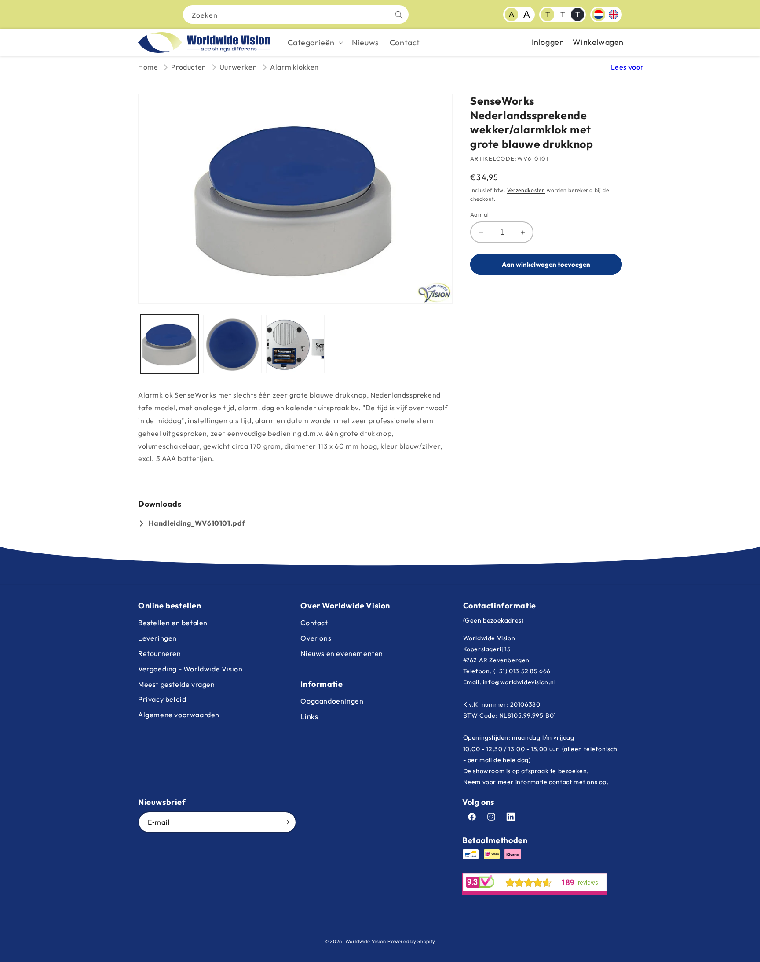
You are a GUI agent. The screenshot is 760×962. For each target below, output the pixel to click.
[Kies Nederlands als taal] (598, 14)
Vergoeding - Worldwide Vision (190, 668)
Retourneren (159, 653)
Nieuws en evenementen (341, 653)
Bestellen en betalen (173, 622)
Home (148, 67)
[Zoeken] (399, 15)
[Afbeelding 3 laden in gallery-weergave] (295, 344)
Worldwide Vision (365, 941)
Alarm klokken (294, 67)
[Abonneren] (286, 822)
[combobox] (296, 14)
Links (309, 716)
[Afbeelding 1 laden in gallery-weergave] (169, 344)
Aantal (479, 214)
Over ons (315, 638)
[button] (314, 42)
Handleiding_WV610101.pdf (197, 523)
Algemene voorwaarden (178, 714)
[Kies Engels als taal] (613, 14)
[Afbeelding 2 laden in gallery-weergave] (232, 344)
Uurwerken (238, 67)
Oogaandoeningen (331, 701)
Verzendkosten (526, 190)
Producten (188, 67)
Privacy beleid (162, 699)
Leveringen (157, 638)
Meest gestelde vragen (176, 684)
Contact (314, 622)
